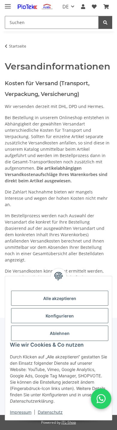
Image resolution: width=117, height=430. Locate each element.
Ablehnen (60, 333)
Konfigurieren (60, 315)
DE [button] (65, 6)
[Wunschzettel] (94, 7)
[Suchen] (105, 22)
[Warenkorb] (106, 7)
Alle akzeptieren (59, 298)
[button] (83, 7)
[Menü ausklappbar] (8, 4)
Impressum (21, 412)
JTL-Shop (69, 422)
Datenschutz (50, 412)
